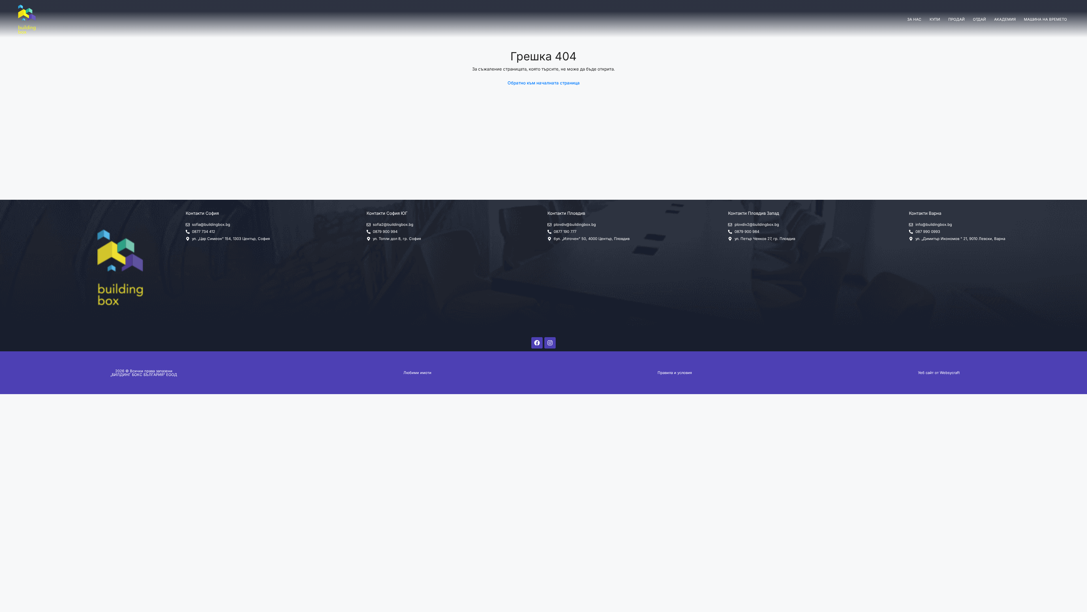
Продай (956, 19)
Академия (1005, 19)
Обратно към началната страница (544, 83)
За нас (914, 19)
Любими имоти (417, 372)
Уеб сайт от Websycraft (939, 372)
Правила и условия (675, 372)
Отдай (979, 19)
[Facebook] (537, 342)
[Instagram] (550, 342)
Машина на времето (1045, 19)
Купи (935, 19)
